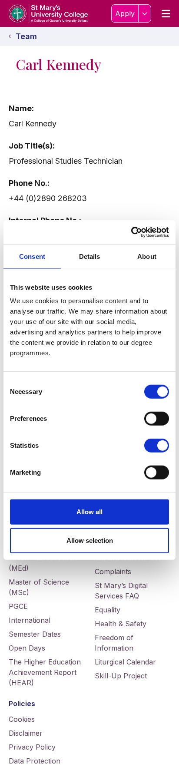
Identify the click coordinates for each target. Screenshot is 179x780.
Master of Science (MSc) (39, 587)
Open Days (27, 648)
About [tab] (146, 256)
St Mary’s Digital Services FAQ (121, 590)
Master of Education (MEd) (42, 562)
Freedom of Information (114, 642)
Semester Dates (35, 634)
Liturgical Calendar (125, 662)
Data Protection (34, 761)
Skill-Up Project (121, 675)
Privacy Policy (32, 747)
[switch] (156, 419)
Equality (107, 609)
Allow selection (89, 540)
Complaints (113, 571)
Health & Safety (120, 623)
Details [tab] (89, 256)
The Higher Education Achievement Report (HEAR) (45, 672)
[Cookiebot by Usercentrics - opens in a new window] (131, 232)
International (29, 620)
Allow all (89, 512)
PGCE (18, 606)
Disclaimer (26, 733)
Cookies (22, 719)
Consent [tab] (32, 256)
